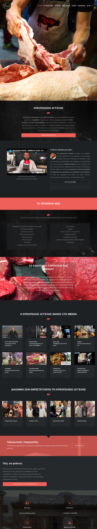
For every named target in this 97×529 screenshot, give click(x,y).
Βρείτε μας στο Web (69, 527)
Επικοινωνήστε (27, 527)
